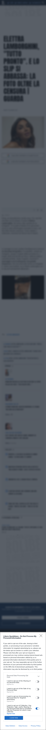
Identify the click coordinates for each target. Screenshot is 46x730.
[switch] (37, 681)
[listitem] (23, 676)
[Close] (42, 636)
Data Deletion (10, 726)
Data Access (23, 726)
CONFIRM (14, 718)
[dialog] (23, 681)
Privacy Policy (36, 726)
